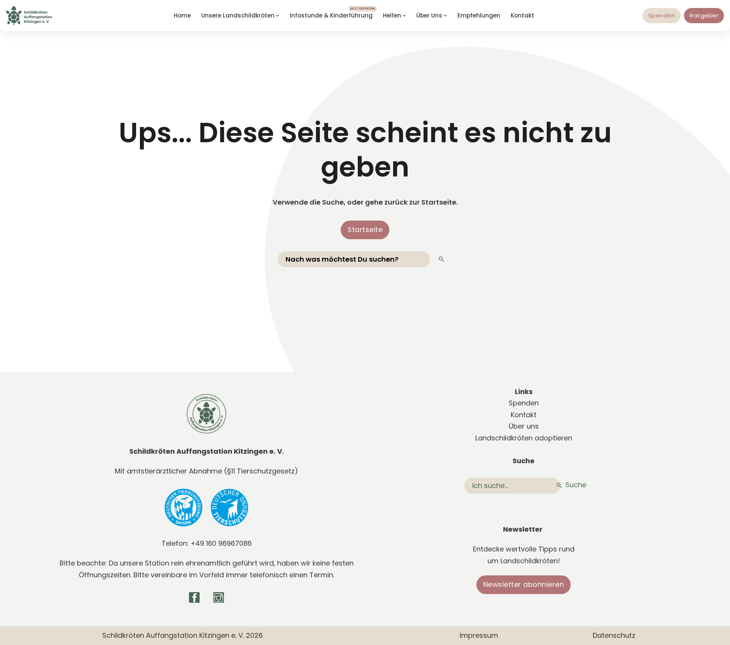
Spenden (661, 15)
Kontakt (522, 15)
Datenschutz (614, 635)
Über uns (524, 426)
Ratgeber (704, 15)
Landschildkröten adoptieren (523, 438)
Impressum (479, 635)
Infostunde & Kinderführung (331, 15)
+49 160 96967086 (221, 543)
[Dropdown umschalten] (277, 15)
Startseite (365, 229)
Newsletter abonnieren (523, 584)
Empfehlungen (478, 15)
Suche (574, 484)
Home (182, 15)
